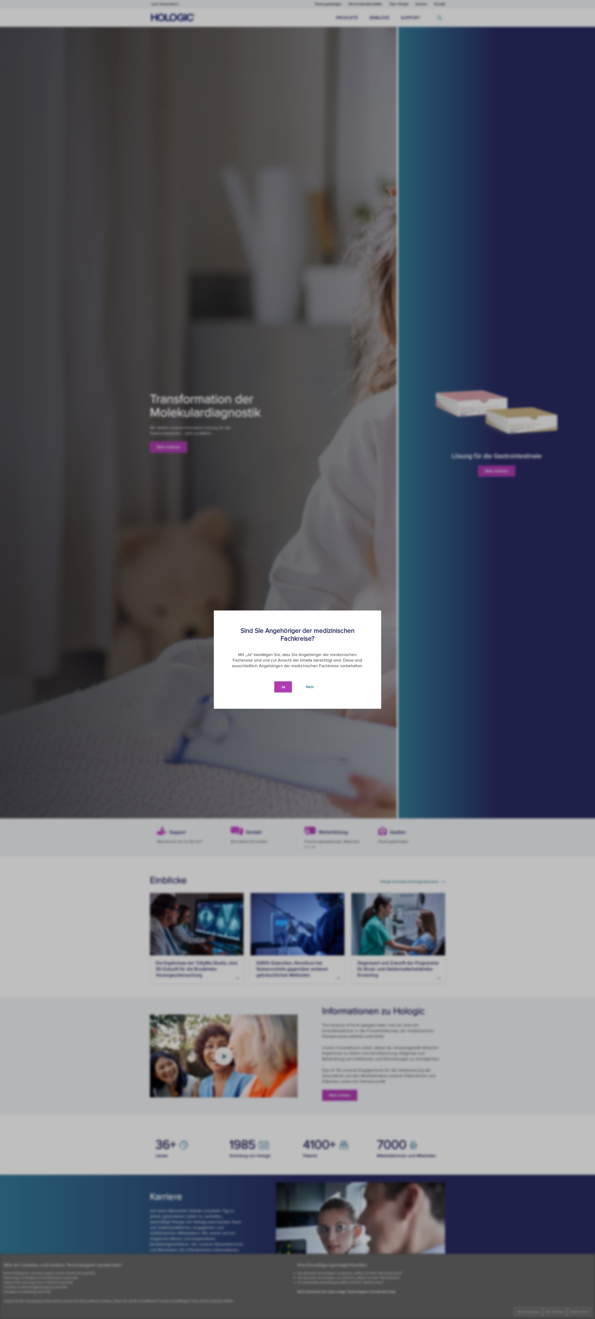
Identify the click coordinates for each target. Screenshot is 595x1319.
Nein (310, 687)
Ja (283, 687)
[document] (297, 659)
